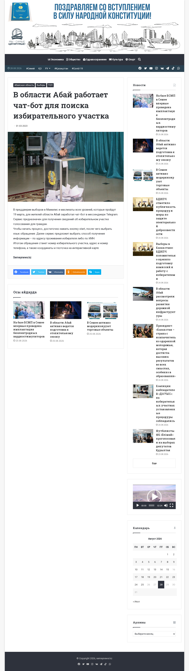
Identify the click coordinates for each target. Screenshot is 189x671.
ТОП (50, 85)
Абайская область (24, 85)
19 (148, 577)
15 (167, 569)
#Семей (30, 68)
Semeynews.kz (22, 257)
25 (142, 584)
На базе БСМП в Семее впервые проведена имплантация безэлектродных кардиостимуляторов (28, 329)
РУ (46, 68)
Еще (154, 463)
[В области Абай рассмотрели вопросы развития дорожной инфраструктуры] (143, 294)
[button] (154, 497)
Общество (74, 59)
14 (161, 569)
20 (155, 577)
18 (142, 577)
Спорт (131, 59)
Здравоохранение (95, 59)
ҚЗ (40, 68)
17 (136, 577)
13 (155, 569)
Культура (117, 59)
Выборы (41, 85)
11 (142, 569)
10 (136, 569)
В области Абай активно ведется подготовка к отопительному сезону (62, 329)
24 (136, 584)
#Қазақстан (61, 68)
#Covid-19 (77, 68)
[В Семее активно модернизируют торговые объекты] (102, 310)
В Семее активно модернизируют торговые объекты (100, 326)
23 (173, 577)
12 (148, 569)
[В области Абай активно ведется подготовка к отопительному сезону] (65, 310)
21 (161, 577)
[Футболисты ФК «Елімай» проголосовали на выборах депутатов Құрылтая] (143, 436)
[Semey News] (95, 38)
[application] (154, 497)
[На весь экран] (171, 505)
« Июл (136, 601)
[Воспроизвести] (138, 505)
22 (167, 577)
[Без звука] (166, 505)
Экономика (57, 59)
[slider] (151, 505)
